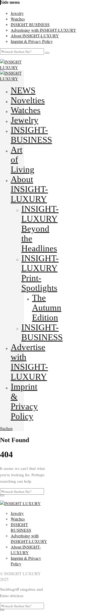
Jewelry (17, 13)
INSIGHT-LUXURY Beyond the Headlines (40, 228)
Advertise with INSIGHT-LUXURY (29, 362)
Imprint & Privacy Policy (32, 41)
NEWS (23, 90)
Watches (18, 19)
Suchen (6, 428)
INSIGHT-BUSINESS (31, 135)
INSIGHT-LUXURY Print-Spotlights (40, 273)
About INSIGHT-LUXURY (35, 35)
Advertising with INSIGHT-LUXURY (43, 30)
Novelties (28, 100)
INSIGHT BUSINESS (30, 24)
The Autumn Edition (46, 307)
